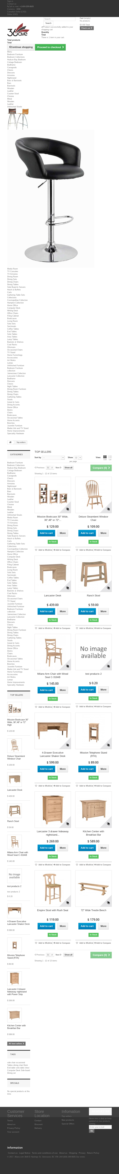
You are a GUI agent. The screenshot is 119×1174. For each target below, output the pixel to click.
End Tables (12, 331)
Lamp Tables (12, 339)
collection (11, 371)
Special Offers (68, 1124)
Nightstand (11, 78)
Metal (9, 99)
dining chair (18, 1065)
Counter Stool (13, 94)
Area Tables (12, 337)
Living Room (12, 321)
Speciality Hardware (15, 433)
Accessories (12, 358)
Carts (9, 292)
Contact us (11, 4)
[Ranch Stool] (14, 810)
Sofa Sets (11, 324)
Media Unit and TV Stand (17, 428)
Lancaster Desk (14, 790)
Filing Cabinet (13, 316)
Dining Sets (12, 279)
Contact (38, 1121)
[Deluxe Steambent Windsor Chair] (14, 745)
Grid (105, 459)
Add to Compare (62, 550)
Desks (10, 410)
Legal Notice (24, 1153)
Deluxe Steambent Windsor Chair (16, 757)
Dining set (11, 1073)
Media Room (12, 269)
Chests (10, 70)
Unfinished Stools (14, 107)
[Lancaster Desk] (14, 779)
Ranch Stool (13, 821)
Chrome (10, 96)
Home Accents (13, 420)
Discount (39, 1124)
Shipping (73, 1153)
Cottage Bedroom (14, 62)
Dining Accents (13, 405)
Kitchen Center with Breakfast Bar (16, 1026)
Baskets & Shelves (15, 342)
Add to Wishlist (45, 550)
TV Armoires (12, 274)
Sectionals (11, 326)
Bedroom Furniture (15, 54)
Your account (13, 1132)
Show (70, 457)
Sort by (38, 457)
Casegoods (12, 67)
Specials (14, 1083)
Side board (25, 1070)
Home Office (12, 305)
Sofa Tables (12, 334)
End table (11, 1068)
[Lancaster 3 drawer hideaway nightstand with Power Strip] (14, 978)
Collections (12, 297)
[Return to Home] (10, 442)
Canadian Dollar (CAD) (16, 12)
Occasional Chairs (15, 350)
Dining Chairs (12, 282)
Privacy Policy (13, 1128)
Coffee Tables (13, 329)
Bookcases (12, 318)
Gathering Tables (14, 397)
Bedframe (11, 65)
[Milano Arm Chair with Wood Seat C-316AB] (14, 842)
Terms (10, 1121)
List (110, 459)
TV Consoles (12, 271)
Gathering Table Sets (16, 295)
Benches (11, 423)
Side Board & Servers (16, 287)
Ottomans (11, 347)
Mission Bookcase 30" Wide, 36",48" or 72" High (17, 722)
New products (68, 1120)
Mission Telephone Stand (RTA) (16, 956)
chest (27, 1068)
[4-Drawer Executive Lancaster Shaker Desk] (14, 911)
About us (11, 1124)
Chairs (10, 412)
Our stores (80, 1157)
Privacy (82, 1153)
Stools (10, 399)
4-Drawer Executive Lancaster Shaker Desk (18, 922)
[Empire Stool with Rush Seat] (53, 888)
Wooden (10, 88)
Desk (26, 1065)
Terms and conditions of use (45, 1153)
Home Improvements (16, 431)
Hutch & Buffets (14, 290)
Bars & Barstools (14, 80)
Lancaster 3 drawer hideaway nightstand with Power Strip (17, 991)
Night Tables (12, 386)
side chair (11, 1062)
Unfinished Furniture (15, 365)
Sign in (10, 1)
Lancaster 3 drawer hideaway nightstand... (53, 833)
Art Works (11, 360)
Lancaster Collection (15, 376)
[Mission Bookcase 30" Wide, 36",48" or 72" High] (14, 709)
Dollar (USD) (12, 14)
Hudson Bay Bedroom (16, 60)
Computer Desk (13, 308)
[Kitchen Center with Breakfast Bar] (14, 1015)
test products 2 (14, 886)
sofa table (20, 1068)
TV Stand (11, 352)
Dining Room (12, 277)
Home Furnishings (14, 355)
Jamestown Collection (16, 373)
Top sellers (16, 695)
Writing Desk (12, 311)
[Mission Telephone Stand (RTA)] (14, 945)
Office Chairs (12, 313)
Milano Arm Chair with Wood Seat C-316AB (17, 853)
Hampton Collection (15, 303)
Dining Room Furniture (16, 389)
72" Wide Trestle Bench (93, 910)
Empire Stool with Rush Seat (52, 910)
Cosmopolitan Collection (17, 300)
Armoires (11, 75)
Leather (10, 91)
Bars (9, 83)
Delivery (38, 1128)
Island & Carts (13, 402)
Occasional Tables (15, 418)
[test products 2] (93, 652)
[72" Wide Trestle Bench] (93, 888)
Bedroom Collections (16, 57)
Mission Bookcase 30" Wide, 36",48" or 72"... (52, 518)
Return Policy (93, 1153)
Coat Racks (12, 344)
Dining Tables (13, 284)
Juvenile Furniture (14, 426)
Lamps (10, 363)
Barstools (11, 86)
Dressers (11, 73)
